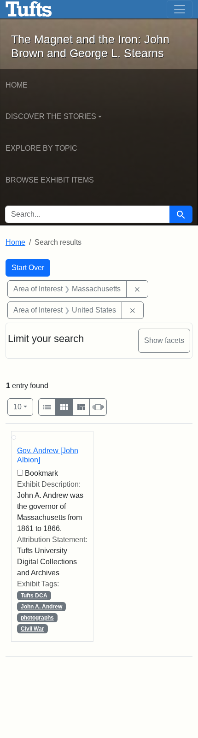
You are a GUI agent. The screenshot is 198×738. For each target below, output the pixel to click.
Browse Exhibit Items (50, 180)
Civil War (32, 629)
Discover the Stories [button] (51, 116)
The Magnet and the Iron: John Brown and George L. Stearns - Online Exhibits (29, 9)
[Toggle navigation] (179, 9)
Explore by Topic (41, 148)
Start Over (28, 268)
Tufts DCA (34, 595)
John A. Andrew (41, 606)
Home (17, 85)
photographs (37, 617)
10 (23, 406)
